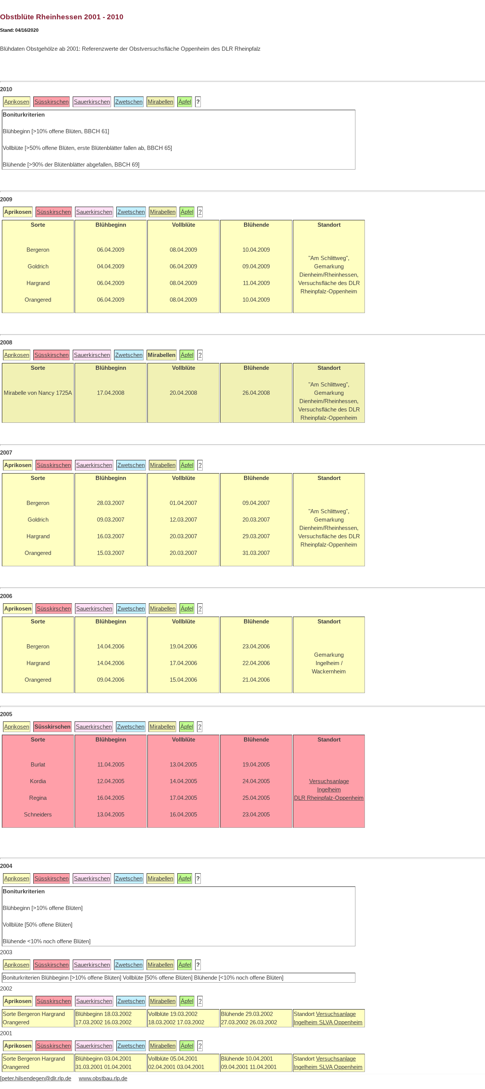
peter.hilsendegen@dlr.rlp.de (36, 1078)
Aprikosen (16, 102)
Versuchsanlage (336, 1014)
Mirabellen (160, 102)
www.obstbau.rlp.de (103, 1078)
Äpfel (184, 102)
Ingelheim (306, 1022)
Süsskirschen (51, 102)
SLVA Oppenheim (341, 1022)
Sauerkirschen (92, 102)
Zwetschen (128, 102)
